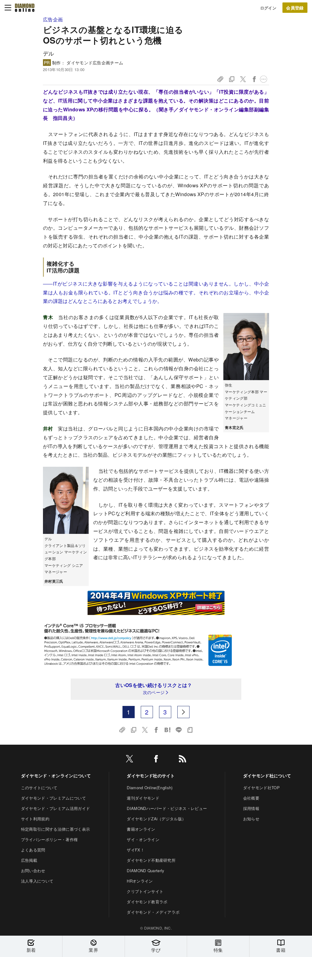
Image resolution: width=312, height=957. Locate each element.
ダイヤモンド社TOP (261, 787)
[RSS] (182, 760)
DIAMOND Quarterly (145, 870)
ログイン (268, 8)
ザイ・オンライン (143, 839)
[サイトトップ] (24, 7)
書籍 (280, 950)
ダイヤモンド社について (267, 775)
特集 (218, 950)
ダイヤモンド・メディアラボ (153, 912)
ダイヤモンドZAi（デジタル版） (156, 819)
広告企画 (53, 19)
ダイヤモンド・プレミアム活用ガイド (55, 808)
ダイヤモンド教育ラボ (147, 902)
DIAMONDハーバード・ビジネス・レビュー (167, 808)
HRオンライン (140, 881)
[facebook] (156, 760)
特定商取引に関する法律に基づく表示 (55, 829)
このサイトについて (39, 787)
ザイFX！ (135, 850)
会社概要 (251, 798)
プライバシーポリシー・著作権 (49, 839)
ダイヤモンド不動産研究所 (151, 860)
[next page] (183, 712)
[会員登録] (294, 7)
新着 (31, 950)
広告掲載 (29, 860)
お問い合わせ (33, 870)
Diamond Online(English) (149, 787)
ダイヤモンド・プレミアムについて (53, 798)
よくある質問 (33, 850)
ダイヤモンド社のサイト (151, 775)
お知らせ (251, 819)
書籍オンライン (141, 829)
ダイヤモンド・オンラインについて (56, 775)
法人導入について (37, 881)
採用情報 (251, 808)
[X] (129, 760)
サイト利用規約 (35, 819)
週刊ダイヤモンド (143, 798)
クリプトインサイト (145, 891)
